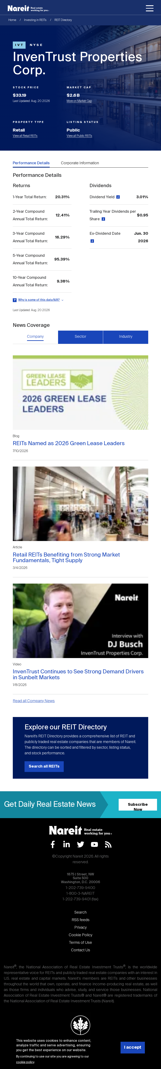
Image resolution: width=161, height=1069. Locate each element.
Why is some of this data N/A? (39, 300)
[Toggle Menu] (149, 9)
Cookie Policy (80, 935)
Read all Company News (34, 701)
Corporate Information (80, 163)
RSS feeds (81, 920)
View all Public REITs (79, 135)
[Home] (28, 8)
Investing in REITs (35, 20)
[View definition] (117, 197)
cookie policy (25, 1062)
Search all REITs (44, 766)
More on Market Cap (79, 101)
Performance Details (31, 163)
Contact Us (80, 950)
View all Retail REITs (25, 135)
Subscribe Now (138, 807)
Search (80, 912)
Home (12, 20)
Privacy (80, 928)
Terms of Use (80, 943)
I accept (132, 1047)
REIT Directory (63, 20)
